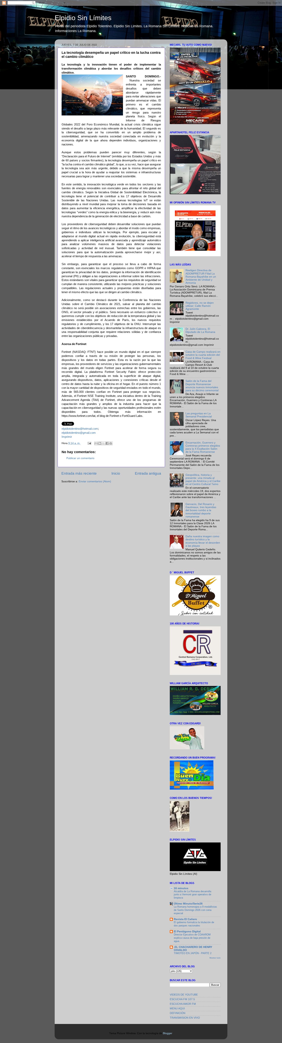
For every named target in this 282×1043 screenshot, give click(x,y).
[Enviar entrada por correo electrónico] (89, 443)
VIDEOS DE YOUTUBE (184, 994)
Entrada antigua (148, 473)
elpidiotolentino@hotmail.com (80, 428)
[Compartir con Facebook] (107, 443)
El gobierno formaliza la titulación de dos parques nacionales (194, 924)
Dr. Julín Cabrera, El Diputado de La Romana (200, 330)
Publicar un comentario (80, 458)
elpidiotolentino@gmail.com (79, 432)
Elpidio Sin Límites (83, 18)
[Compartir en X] (103, 443)
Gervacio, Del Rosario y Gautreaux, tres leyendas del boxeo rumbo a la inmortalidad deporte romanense (201, 510)
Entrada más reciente (79, 473)
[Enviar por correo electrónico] (96, 443)
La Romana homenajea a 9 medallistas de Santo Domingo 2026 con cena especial (195, 909)
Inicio (115, 473)
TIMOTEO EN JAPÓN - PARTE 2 (192, 953)
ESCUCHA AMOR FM (183, 1003)
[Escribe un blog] (100, 443)
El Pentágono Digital (187, 931)
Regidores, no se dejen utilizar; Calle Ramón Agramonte (200, 305)
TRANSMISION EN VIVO (185, 1017)
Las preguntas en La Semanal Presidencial (199, 415)
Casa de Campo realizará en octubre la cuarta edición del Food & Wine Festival (203, 354)
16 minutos (181, 888)
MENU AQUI (177, 1008)
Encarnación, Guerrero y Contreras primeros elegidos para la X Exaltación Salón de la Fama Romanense (203, 447)
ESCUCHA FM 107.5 (182, 999)
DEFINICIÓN (177, 1013)
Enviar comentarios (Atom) (95, 481)
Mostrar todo (215, 958)
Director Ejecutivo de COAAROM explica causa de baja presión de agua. (192, 937)
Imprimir (67, 436)
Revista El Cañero (185, 919)
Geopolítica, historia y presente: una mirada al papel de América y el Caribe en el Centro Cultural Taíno (203, 479)
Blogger (167, 1033)
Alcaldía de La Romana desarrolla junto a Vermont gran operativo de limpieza (192, 894)
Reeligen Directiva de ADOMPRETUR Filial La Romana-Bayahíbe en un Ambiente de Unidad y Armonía (201, 276)
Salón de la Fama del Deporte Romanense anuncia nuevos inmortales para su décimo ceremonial (202, 386)
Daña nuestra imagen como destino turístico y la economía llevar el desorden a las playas (203, 541)
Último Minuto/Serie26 (188, 903)
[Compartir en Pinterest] (111, 443)
